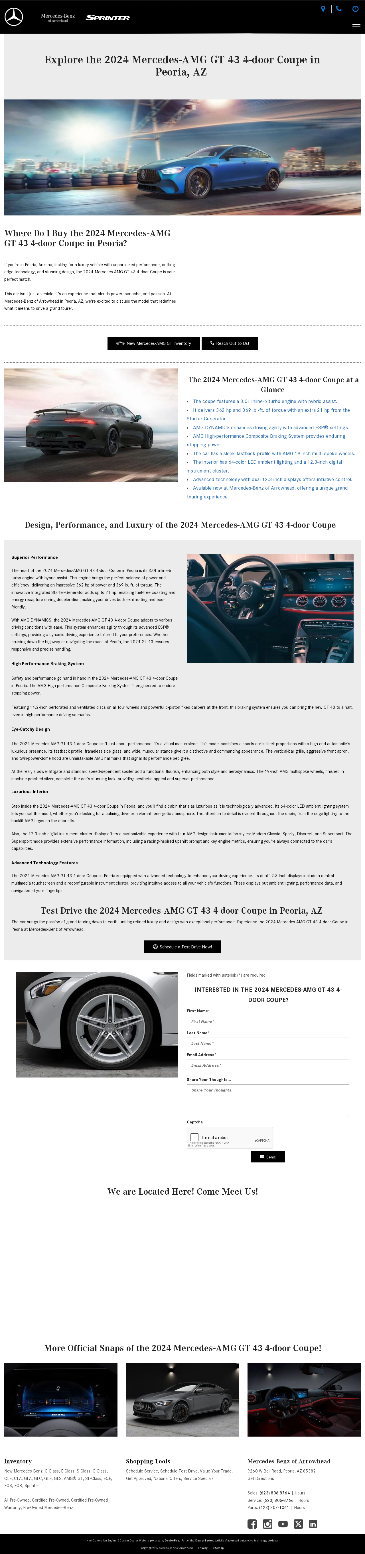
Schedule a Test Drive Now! (186, 947)
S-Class (83, 1471)
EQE (107, 1478)
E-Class (67, 1471)
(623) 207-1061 (274, 1507)
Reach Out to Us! (232, 343)
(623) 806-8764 (275, 1493)
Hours (300, 1493)
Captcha (195, 1122)
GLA (28, 1478)
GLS (58, 1478)
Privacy (203, 1547)
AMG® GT (73, 1478)
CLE (8, 1478)
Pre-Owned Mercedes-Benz (48, 1507)
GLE (48, 1478)
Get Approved (138, 1478)
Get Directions (261, 1478)
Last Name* (198, 1032)
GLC (38, 1478)
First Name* (198, 1011)
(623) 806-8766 (278, 1500)
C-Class (52, 1471)
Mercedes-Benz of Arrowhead (289, 1461)
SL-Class (93, 1478)
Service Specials (198, 1478)
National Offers (167, 1478)
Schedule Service (142, 1471)
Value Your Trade (216, 1471)
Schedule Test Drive (179, 1471)
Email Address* (201, 1054)
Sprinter (32, 1485)
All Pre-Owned (17, 1500)
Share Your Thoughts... (209, 1079)
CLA (18, 1478)
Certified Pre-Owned (50, 1500)
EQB (18, 1485)
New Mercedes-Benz (23, 1471)
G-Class (100, 1471)
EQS (8, 1485)
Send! (271, 1157)
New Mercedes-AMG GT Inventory (159, 343)
